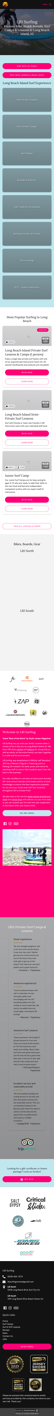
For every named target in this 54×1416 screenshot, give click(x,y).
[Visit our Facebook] (5, 823)
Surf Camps (8, 1324)
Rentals (6, 1330)
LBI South (27, 611)
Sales (5, 1333)
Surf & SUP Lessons (11, 1327)
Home (5, 1321)
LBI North (27, 551)
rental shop (17, 799)
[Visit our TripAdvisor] (16, 823)
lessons (30, 749)
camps (20, 749)
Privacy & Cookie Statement (27, 1413)
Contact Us (8, 1336)
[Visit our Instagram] (10, 823)
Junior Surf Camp (17, 476)
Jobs (5, 1339)
